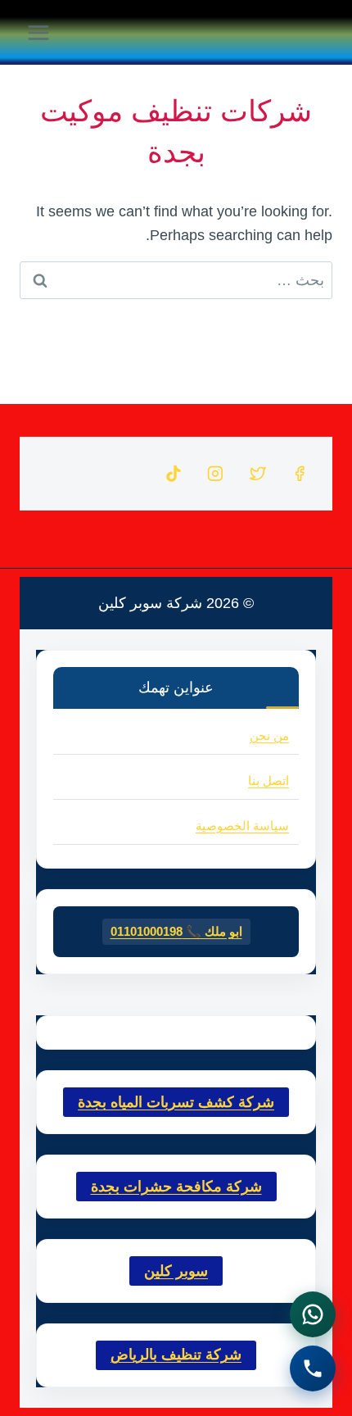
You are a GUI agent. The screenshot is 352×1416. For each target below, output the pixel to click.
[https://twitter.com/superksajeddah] (257, 473)
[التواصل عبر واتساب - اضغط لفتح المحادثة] (313, 1314)
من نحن (269, 735)
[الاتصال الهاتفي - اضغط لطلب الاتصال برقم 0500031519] (313, 1368)
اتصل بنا (268, 780)
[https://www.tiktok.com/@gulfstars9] (173, 473)
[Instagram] (215, 473)
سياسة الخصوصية (242, 826)
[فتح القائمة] (39, 32)
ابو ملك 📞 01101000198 (176, 931)
